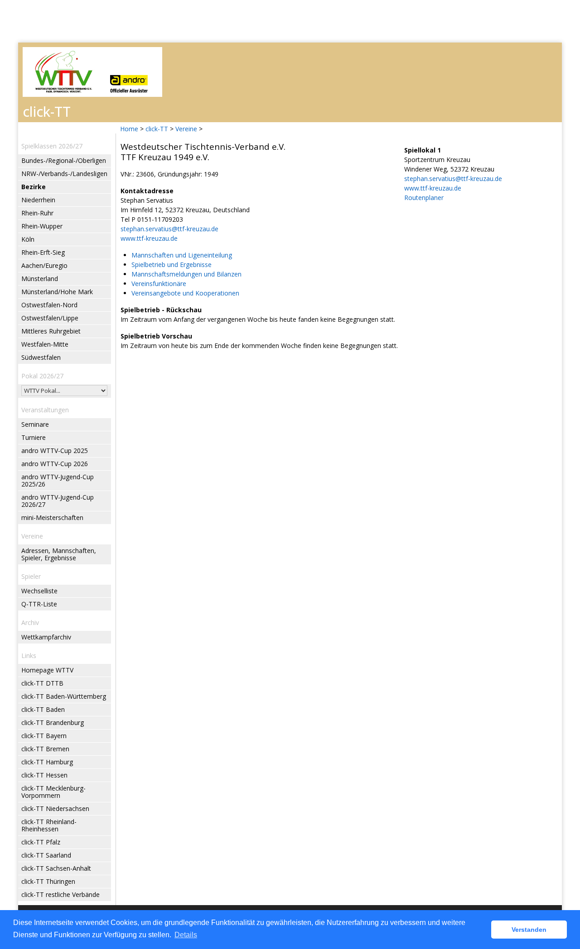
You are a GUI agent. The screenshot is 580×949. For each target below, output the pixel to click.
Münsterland (39, 278)
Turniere (33, 437)
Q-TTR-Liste (39, 604)
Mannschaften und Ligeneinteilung (181, 255)
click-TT (156, 128)
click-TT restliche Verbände (60, 894)
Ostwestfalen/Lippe (49, 318)
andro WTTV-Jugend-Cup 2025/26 (57, 480)
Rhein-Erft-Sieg (43, 252)
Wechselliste (39, 591)
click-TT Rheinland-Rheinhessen (49, 825)
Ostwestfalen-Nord (49, 304)
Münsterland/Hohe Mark (57, 291)
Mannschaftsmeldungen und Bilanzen (186, 274)
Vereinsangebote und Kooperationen (185, 293)
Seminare (35, 424)
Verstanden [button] (529, 929)
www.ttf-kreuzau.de (149, 238)
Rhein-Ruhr (37, 213)
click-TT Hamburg (47, 762)
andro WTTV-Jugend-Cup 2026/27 (57, 501)
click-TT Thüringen (48, 881)
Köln (27, 239)
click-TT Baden (43, 709)
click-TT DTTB (42, 683)
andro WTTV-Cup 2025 (54, 450)
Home (129, 128)
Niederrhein (38, 200)
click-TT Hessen (44, 775)
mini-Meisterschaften (52, 517)
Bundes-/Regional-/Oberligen (63, 160)
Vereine (186, 128)
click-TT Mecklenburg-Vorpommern (53, 792)
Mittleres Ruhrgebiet (51, 331)
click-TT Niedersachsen (55, 808)
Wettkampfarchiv (46, 637)
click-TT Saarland (46, 855)
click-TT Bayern (44, 735)
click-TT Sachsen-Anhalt (56, 868)
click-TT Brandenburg (52, 722)
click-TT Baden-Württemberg (63, 696)
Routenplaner (424, 197)
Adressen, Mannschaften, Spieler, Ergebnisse (58, 554)
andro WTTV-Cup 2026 (54, 463)
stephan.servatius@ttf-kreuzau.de (169, 228)
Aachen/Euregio (44, 265)
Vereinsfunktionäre (158, 283)
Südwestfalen (41, 357)
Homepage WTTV (47, 670)
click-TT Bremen (45, 748)
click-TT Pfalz (40, 842)
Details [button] (185, 935)
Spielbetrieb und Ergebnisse (171, 264)
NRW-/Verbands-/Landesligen (64, 173)
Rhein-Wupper (42, 226)
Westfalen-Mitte (44, 344)
